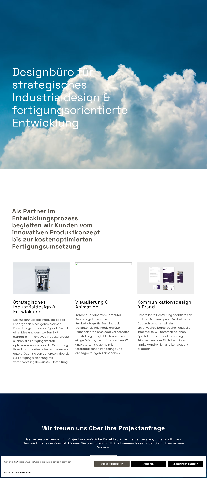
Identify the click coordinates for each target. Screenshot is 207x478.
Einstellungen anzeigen (185, 463)
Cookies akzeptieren (112, 463)
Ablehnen (148, 463)
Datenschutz (25, 472)
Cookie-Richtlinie (11, 472)
